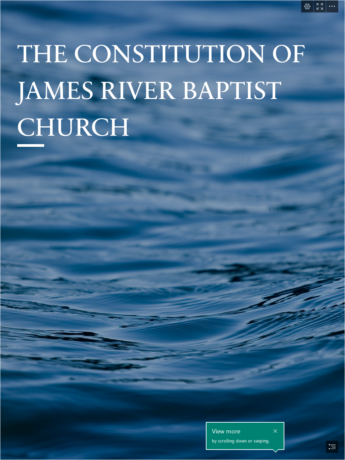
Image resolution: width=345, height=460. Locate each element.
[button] (307, 6)
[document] (172, 230)
